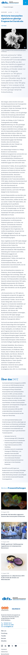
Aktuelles (3, 641)
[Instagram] (2, 646)
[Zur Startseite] (10, 2)
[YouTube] (16, 646)
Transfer (3, 636)
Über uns (3, 631)
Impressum (4, 649)
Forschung (4, 633)
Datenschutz (4, 652)
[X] (12, 646)
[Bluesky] (9, 646)
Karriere (3, 638)
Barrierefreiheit (5, 654)
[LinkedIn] (5, 646)
